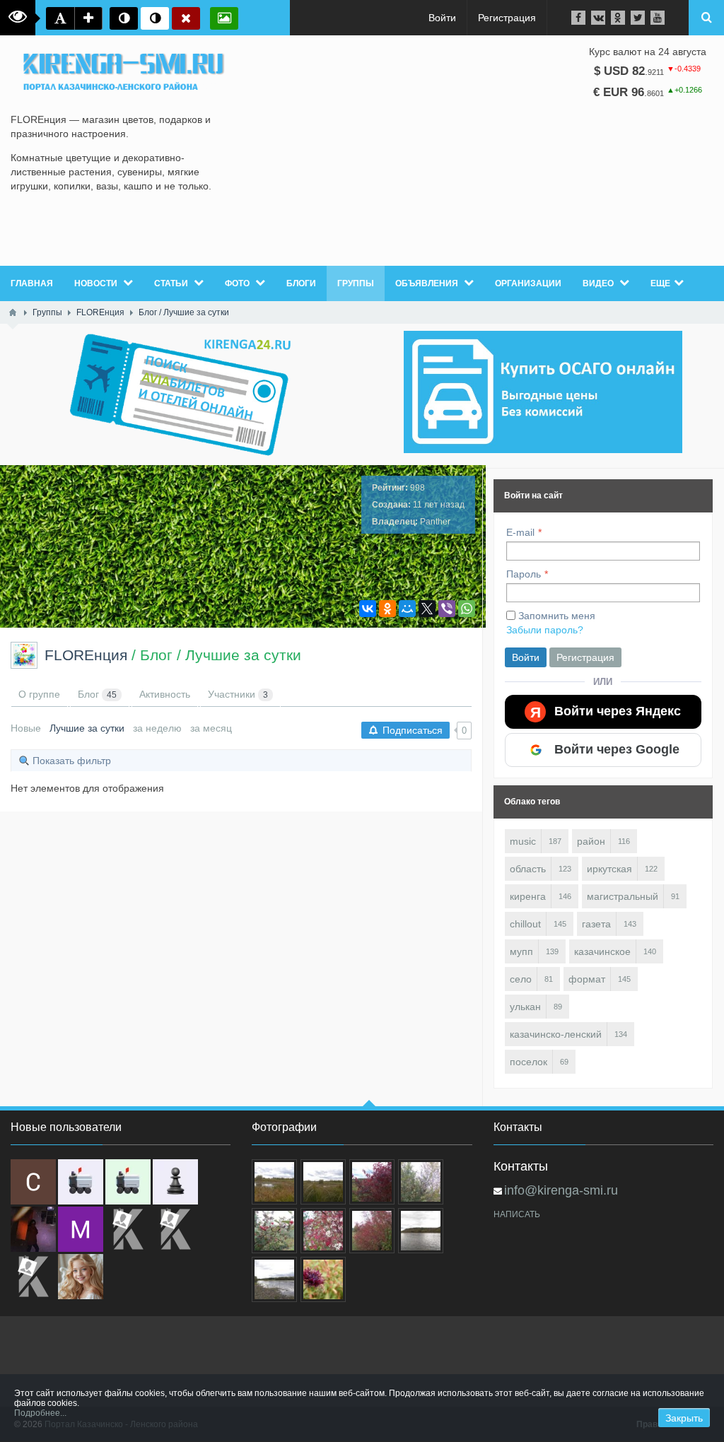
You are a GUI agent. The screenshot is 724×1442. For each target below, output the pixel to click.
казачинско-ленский (556, 1034)
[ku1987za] (80, 1181)
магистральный (622, 896)
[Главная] (12, 312)
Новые (26, 728)
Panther (435, 522)
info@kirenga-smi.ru (561, 1190)
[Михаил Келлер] (80, 1229)
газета (596, 924)
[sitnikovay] (128, 1229)
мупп (521, 951)
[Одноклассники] (387, 608)
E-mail (520, 532)
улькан (525, 1006)
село (521, 979)
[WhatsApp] (466, 608)
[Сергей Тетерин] (33, 1181)
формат (586, 979)
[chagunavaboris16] (175, 1181)
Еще (660, 283)
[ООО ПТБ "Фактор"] (175, 1229)
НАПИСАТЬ (517, 1214)
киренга (528, 896)
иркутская (609, 868)
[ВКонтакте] (367, 608)
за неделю (157, 728)
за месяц (211, 728)
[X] (427, 608)
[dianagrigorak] (33, 1229)
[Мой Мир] (407, 608)
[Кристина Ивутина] (33, 1276)
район (591, 841)
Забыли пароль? (544, 629)
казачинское (602, 951)
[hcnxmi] (128, 1181)
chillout (525, 924)
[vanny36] (80, 1276)
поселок (528, 1061)
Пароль (523, 574)
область (528, 868)
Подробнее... (40, 1413)
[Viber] (446, 608)
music (523, 841)
